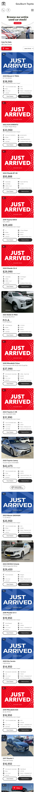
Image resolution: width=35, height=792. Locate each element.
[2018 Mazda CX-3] (17, 600)
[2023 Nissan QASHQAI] (17, 503)
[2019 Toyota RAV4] (17, 207)
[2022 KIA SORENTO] (17, 112)
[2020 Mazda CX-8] (17, 255)
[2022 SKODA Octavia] (17, 551)
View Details (10, 96)
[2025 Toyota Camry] (17, 448)
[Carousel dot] (8, 71)
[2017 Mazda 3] (17, 745)
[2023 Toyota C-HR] (17, 399)
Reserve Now (25, 96)
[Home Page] (8, 3)
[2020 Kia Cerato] (17, 648)
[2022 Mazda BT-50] (17, 160)
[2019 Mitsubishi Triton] (17, 350)
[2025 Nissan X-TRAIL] (17, 63)
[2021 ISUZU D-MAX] (17, 302)
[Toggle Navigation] (32, 10)
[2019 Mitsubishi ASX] (17, 697)
